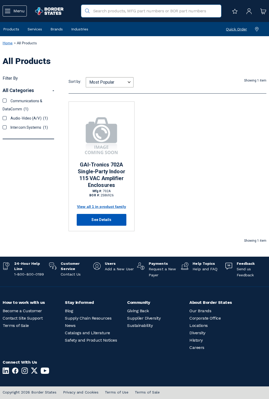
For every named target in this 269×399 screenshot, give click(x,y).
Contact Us (71, 274)
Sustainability (140, 325)
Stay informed (79, 302)
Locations (198, 325)
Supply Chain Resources (88, 318)
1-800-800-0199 (29, 274)
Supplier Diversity (144, 318)
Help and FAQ (205, 269)
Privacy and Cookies (81, 392)
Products (11, 29)
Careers (196, 347)
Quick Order (236, 29)
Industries (79, 29)
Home (8, 43)
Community (138, 302)
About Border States (210, 302)
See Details (101, 220)
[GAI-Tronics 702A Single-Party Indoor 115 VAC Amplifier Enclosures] (101, 135)
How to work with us (24, 302)
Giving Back (138, 310)
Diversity (197, 332)
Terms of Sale (16, 325)
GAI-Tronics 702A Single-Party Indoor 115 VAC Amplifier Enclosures (101, 174)
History (196, 340)
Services (35, 29)
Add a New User (119, 269)
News (70, 325)
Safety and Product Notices (91, 340)
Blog (69, 310)
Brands (56, 29)
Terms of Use (116, 392)
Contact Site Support (23, 318)
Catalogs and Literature (87, 332)
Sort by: (75, 81)
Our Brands (200, 310)
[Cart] (261, 11)
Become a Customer (22, 310)
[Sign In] (247, 11)
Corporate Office (205, 318)
